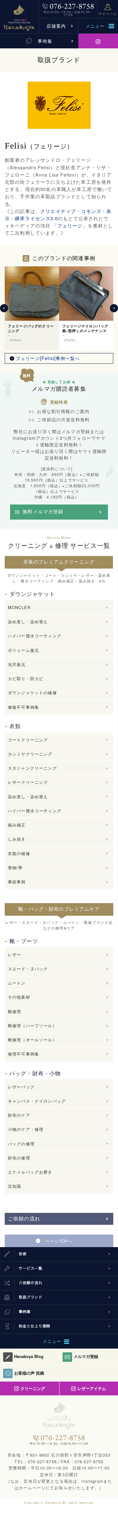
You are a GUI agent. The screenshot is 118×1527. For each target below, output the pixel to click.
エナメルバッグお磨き (30, 1172)
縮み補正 (17, 825)
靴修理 (14, 1011)
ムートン (17, 983)
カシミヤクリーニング (30, 754)
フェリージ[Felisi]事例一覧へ (48, 358)
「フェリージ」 (68, 225)
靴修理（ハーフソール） (32, 1025)
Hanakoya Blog (28, 1356)
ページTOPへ (58, 1241)
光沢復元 (17, 664)
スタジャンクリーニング (32, 768)
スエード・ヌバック (28, 969)
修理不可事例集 (23, 1054)
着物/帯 (15, 867)
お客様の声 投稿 (29, 1373)
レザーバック (21, 1087)
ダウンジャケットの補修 (32, 692)
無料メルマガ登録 (43, 511)
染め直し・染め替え (28, 621)
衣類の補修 (19, 853)
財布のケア (19, 1115)
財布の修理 (19, 1158)
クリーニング (32, 1388)
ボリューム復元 (23, 650)
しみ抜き (17, 839)
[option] (32, 308)
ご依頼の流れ (24, 1218)
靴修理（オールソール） (32, 1040)
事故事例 (17, 882)
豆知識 (14, 1186)
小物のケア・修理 (25, 1129)
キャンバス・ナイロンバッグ (37, 1101)
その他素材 (19, 997)
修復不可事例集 (23, 707)
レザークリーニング (28, 782)
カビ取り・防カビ (25, 678)
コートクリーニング (28, 740)
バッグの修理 (21, 1144)
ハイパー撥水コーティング (34, 636)
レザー (14, 954)
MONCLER (19, 607)
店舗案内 (56, 26)
